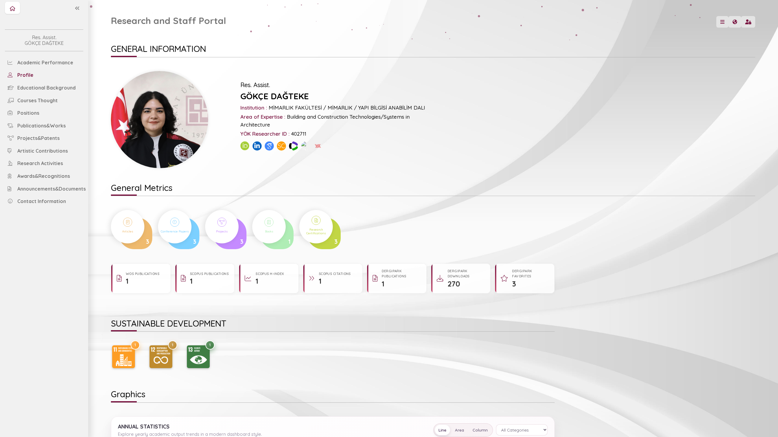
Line (442, 430)
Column (480, 430)
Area (459, 430)
